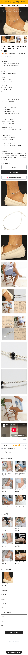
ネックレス (3, 594)
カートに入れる (14, 172)
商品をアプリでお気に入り (14, 177)
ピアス (2, 616)
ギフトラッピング (5, 163)
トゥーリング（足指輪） (6, 612)
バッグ (2, 621)
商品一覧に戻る (14, 632)
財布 (2, 625)
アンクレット (4, 599)
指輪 (2, 608)
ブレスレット (4, 603)
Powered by (12, 641)
